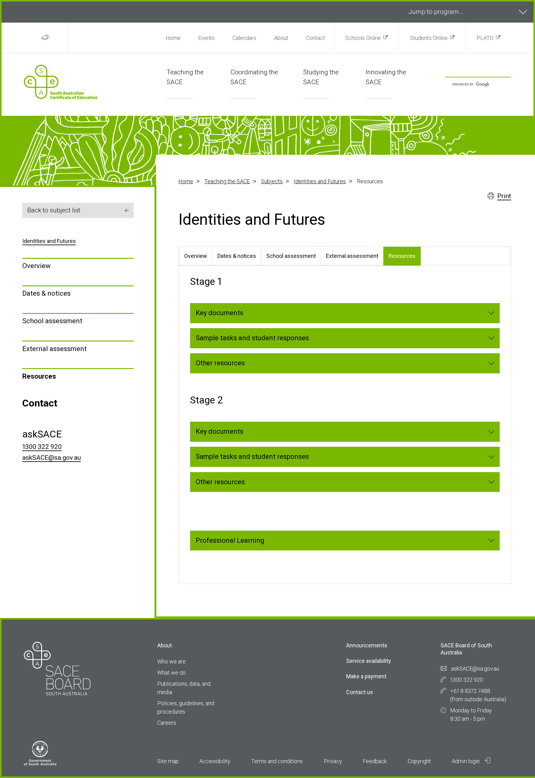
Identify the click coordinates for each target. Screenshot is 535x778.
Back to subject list (53, 210)
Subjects (272, 181)
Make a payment (366, 676)
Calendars (244, 38)
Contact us (359, 692)
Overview (36, 266)
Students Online (429, 38)
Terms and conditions (277, 761)
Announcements (366, 645)
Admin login (466, 761)
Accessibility (214, 761)
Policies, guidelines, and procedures (185, 707)
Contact (315, 38)
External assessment (54, 349)
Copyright (419, 761)
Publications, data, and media (184, 687)
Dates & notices (46, 293)
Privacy (333, 761)
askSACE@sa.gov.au (51, 457)
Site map (168, 761)
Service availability (368, 661)
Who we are (171, 661)
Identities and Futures (320, 181)
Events (206, 38)
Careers (166, 722)
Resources (39, 376)
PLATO (485, 38)
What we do (171, 672)
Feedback (375, 761)
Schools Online (363, 38)
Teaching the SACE (227, 181)
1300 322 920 (42, 446)
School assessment (52, 321)
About (281, 38)
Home (173, 38)
